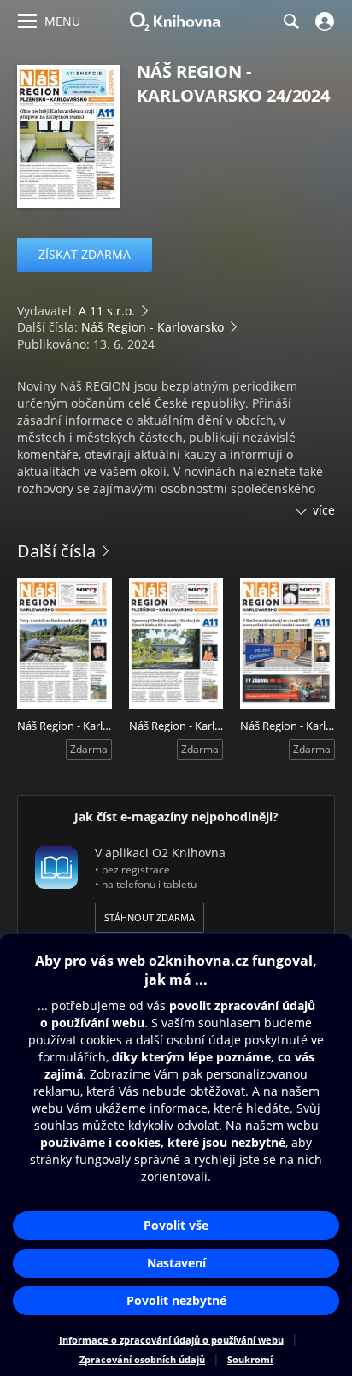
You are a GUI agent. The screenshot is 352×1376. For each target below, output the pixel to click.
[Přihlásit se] (322, 21)
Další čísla (56, 550)
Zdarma (89, 749)
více (324, 510)
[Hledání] (290, 21)
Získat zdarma (84, 254)
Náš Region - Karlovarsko (152, 327)
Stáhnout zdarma (149, 917)
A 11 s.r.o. (107, 311)
